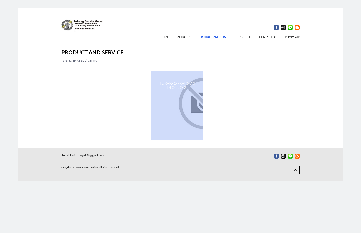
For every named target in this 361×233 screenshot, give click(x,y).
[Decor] (82, 25)
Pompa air (292, 37)
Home (164, 37)
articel (245, 37)
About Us (184, 37)
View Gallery (177, 105)
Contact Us (267, 37)
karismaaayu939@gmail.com (87, 155)
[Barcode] (283, 27)
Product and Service (215, 37)
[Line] (290, 27)
